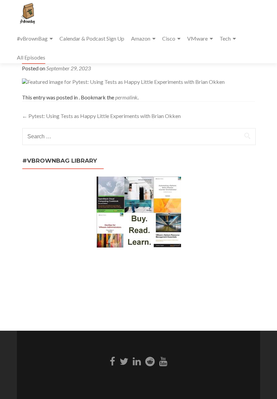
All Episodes (31, 57)
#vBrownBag (32, 38)
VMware (197, 38)
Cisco (168, 38)
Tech (225, 38)
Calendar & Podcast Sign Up (91, 38)
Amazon (140, 38)
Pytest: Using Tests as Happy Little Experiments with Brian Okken (101, 116)
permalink (126, 97)
